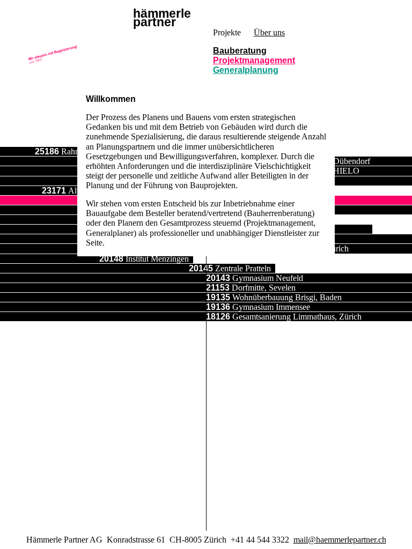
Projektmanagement (254, 60)
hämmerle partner (162, 18)
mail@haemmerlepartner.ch (339, 539)
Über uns (269, 32)
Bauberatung (240, 50)
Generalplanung (245, 70)
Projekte (227, 32)
